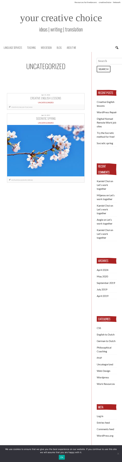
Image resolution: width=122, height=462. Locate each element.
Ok (61, 457)
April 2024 (102, 269)
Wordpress (103, 377)
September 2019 (106, 282)
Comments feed (105, 429)
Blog (59, 48)
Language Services (13, 48)
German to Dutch (106, 340)
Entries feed (103, 422)
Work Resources (106, 383)
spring (30, 180)
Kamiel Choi (103, 181)
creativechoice (105, 2)
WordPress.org (105, 435)
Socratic (23, 180)
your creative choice (61, 17)
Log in (100, 416)
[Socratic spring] (45, 151)
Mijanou (101, 195)
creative (14, 107)
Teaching (31, 48)
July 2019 (102, 289)
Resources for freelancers (86, 2)
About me (71, 48)
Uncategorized (105, 364)
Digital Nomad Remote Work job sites (106, 122)
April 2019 (102, 295)
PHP (99, 357)
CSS (99, 327)
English (21, 107)
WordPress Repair (107, 112)
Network (116, 2)
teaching (28, 107)
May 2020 (102, 276)
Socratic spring (105, 143)
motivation (15, 180)
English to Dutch (106, 334)
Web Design (46, 48)
